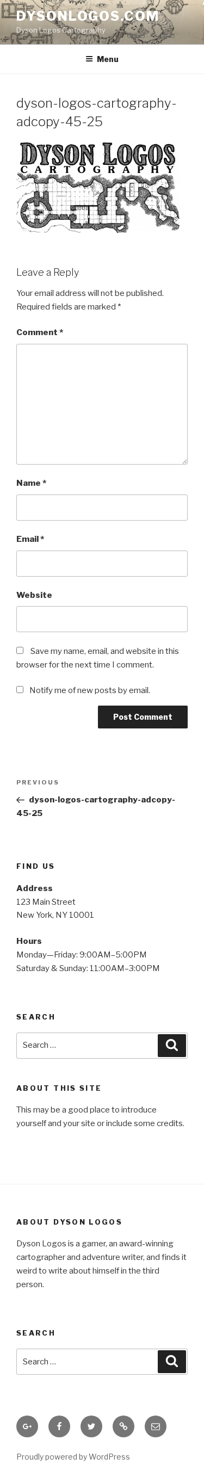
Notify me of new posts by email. (89, 690)
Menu (108, 59)
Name (31, 483)
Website (34, 595)
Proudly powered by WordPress (73, 1456)
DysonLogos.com (87, 16)
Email (30, 539)
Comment (39, 332)
